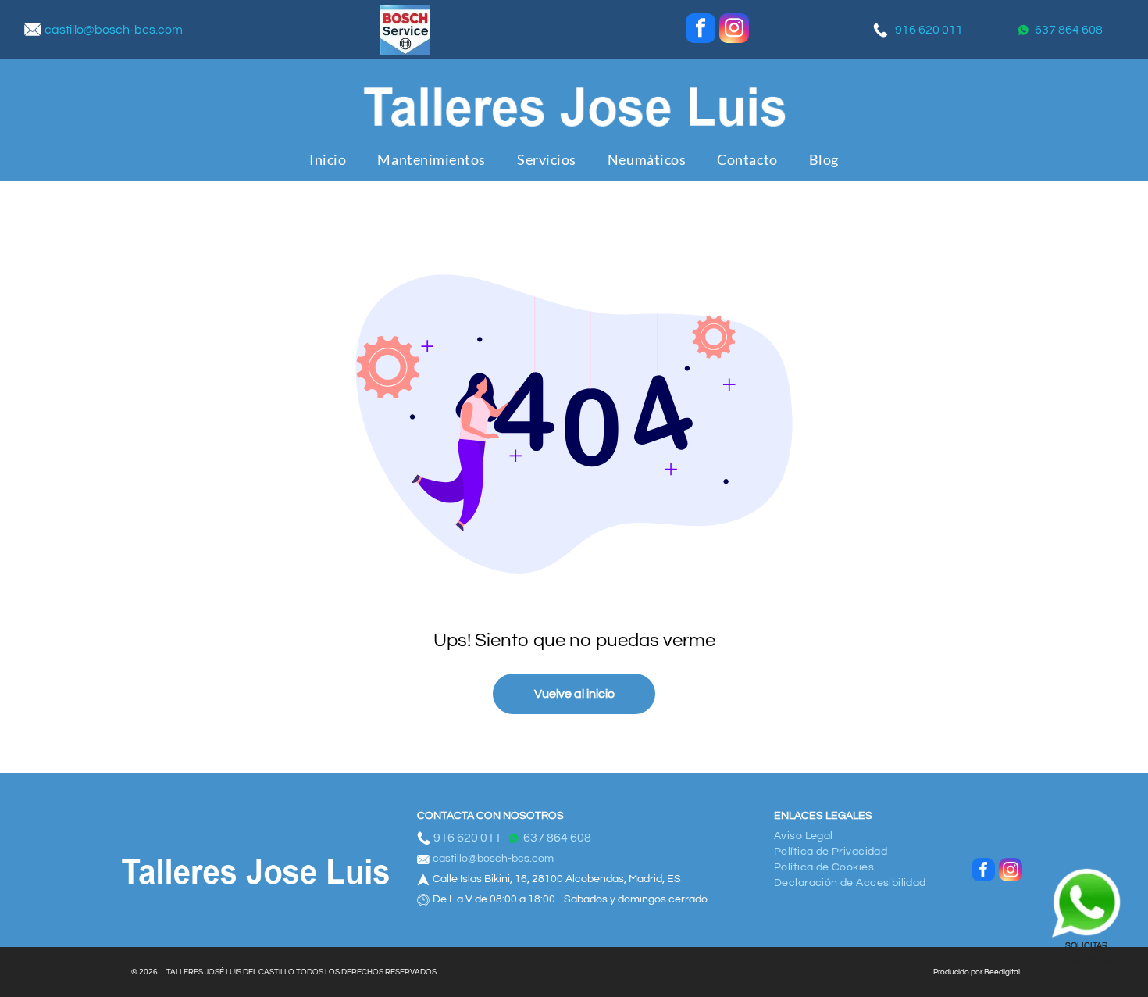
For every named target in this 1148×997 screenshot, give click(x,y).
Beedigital (1002, 972)
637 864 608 (1069, 29)
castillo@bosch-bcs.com (114, 29)
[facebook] (700, 30)
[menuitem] (328, 159)
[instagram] (734, 30)
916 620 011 (929, 29)
